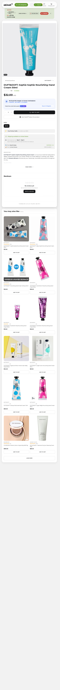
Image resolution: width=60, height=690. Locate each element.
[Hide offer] (50, 13)
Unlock (45, 13)
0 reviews (16, 90)
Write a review (29, 191)
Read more (28, 167)
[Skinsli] (8, 4)
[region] (29, 50)
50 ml (6, 126)
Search (39, 4)
